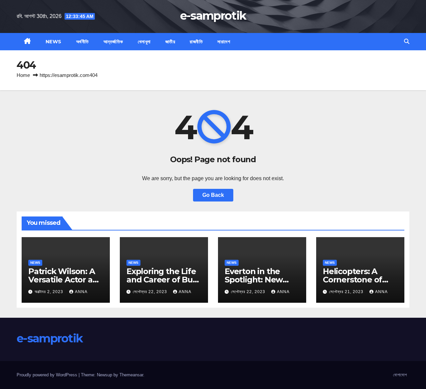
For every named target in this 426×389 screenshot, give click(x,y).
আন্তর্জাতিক (113, 42)
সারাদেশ (223, 42)
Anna (81, 291)
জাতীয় (170, 42)
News (54, 42)
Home (23, 75)
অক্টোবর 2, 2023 (50, 291)
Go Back (213, 195)
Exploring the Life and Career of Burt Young (162, 279)
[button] (406, 41)
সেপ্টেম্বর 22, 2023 (150, 291)
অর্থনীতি (82, 42)
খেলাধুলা (144, 42)
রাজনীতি (196, 42)
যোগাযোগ (400, 374)
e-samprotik (213, 16)
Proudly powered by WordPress (48, 374)
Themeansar (131, 374)
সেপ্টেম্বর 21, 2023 (347, 291)
